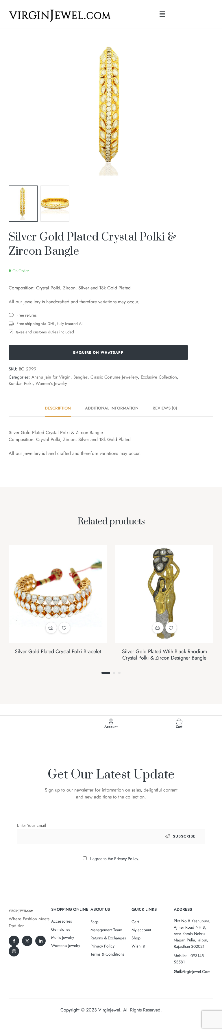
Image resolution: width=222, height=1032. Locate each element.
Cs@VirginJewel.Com (192, 971)
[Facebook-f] (14, 941)
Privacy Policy (102, 946)
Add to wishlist (64, 627)
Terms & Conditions (107, 954)
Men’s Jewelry (62, 937)
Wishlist (138, 946)
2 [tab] (114, 673)
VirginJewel (109, 1010)
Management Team (106, 930)
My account (141, 930)
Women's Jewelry (51, 383)
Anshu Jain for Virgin (51, 377)
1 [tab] (105, 673)
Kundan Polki (21, 383)
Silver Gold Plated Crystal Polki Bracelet (58, 651)
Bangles (80, 377)
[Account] (111, 721)
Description (58, 408)
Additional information (111, 408)
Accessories (61, 921)
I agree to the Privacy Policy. (114, 859)
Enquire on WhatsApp (98, 352)
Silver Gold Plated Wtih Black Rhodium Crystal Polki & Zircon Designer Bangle (164, 655)
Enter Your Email (31, 825)
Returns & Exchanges (108, 938)
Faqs (94, 922)
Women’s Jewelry (65, 945)
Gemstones (60, 929)
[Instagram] (14, 951)
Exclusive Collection (159, 377)
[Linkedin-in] (40, 941)
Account (111, 726)
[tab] (61, 408)
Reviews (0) (165, 408)
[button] (162, 14)
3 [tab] (119, 673)
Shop (136, 938)
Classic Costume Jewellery (114, 377)
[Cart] (179, 721)
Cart (179, 726)
